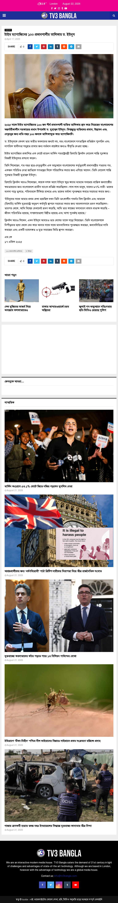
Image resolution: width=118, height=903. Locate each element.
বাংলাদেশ (8, 30)
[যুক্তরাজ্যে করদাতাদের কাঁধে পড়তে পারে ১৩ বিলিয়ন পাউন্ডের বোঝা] (59, 615)
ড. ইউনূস (28, 251)
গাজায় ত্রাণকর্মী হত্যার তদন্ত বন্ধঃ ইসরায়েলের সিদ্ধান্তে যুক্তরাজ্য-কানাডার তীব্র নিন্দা (48, 826)
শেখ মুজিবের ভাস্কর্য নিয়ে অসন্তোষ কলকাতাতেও (18, 308)
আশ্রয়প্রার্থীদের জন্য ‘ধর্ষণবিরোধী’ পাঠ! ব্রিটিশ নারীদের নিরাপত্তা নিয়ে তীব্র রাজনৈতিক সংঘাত (53, 571)
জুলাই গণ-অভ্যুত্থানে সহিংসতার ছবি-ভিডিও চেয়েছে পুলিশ (95, 308)
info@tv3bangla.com (65, 875)
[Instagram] (59, 884)
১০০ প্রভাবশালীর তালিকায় (14, 251)
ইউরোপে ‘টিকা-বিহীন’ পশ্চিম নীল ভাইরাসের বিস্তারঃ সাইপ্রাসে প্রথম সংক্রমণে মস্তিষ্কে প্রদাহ (52, 741)
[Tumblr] (67, 884)
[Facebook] (42, 884)
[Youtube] (75, 884)
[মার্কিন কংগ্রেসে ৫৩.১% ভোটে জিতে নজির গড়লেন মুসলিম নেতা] (59, 446)
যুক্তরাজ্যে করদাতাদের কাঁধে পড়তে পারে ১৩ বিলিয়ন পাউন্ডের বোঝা (40, 656)
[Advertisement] (59, 349)
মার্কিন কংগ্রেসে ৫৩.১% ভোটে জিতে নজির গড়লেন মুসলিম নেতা (38, 486)
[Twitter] (50, 884)
